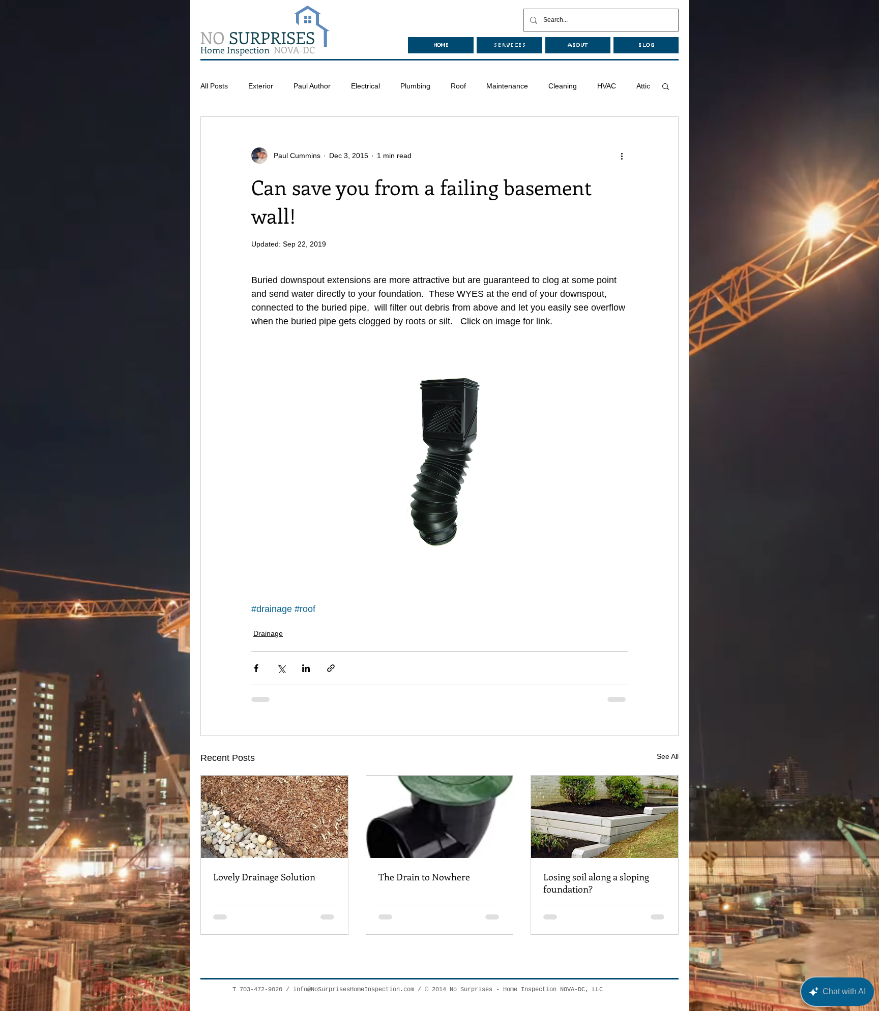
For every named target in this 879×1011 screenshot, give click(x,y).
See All (668, 756)
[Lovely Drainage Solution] (274, 817)
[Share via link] (331, 668)
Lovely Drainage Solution (264, 877)
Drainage (268, 633)
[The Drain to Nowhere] (439, 817)
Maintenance (507, 86)
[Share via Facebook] (256, 668)
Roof (458, 86)
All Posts (214, 86)
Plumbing (415, 86)
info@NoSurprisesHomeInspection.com (353, 989)
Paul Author (312, 86)
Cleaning (562, 86)
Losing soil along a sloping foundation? (596, 883)
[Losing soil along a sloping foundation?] (604, 817)
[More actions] (622, 155)
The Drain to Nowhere (424, 877)
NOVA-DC (257, 50)
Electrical (365, 86)
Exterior (260, 86)
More (605, 86)
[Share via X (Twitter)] (281, 668)
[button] (665, 86)
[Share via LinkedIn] (306, 668)
